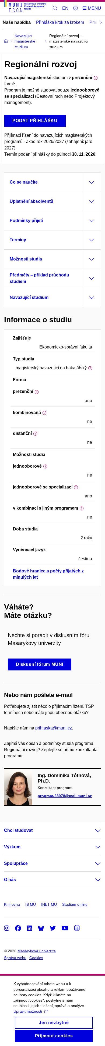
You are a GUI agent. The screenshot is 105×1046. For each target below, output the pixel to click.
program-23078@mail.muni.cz (65, 796)
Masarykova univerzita (37, 951)
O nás (10, 879)
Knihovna (12, 904)
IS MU (30, 904)
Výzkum (12, 847)
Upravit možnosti (27, 1011)
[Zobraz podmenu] (93, 830)
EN (65, 8)
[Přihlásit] (75, 8)
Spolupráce (16, 863)
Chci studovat (18, 830)
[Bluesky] (41, 928)
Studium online (75, 904)
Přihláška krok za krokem (60, 22)
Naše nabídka (17, 22)
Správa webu (15, 958)
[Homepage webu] (25, 7)
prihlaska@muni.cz (53, 728)
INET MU (49, 904)
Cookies (36, 958)
